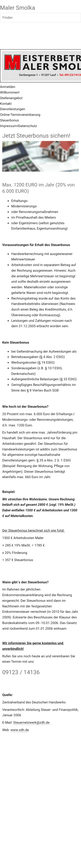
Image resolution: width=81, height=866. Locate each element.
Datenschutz (27, 126)
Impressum (8, 126)
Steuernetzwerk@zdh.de (31, 723)
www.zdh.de (20, 730)
